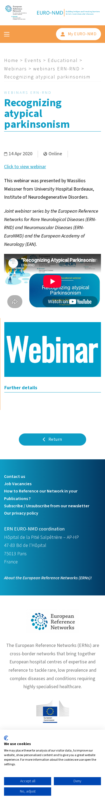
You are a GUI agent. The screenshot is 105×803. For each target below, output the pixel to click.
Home (11, 60)
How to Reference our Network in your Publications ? (41, 494)
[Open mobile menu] (6, 34)
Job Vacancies (18, 484)
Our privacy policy (21, 513)
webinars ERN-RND (56, 69)
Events (32, 60)
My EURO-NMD (82, 34)
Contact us (14, 477)
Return (55, 439)
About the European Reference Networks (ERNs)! (48, 578)
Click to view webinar (25, 166)
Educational (63, 60)
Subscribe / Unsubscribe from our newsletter (46, 506)
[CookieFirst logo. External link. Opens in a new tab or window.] (6, 738)
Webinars (15, 69)
